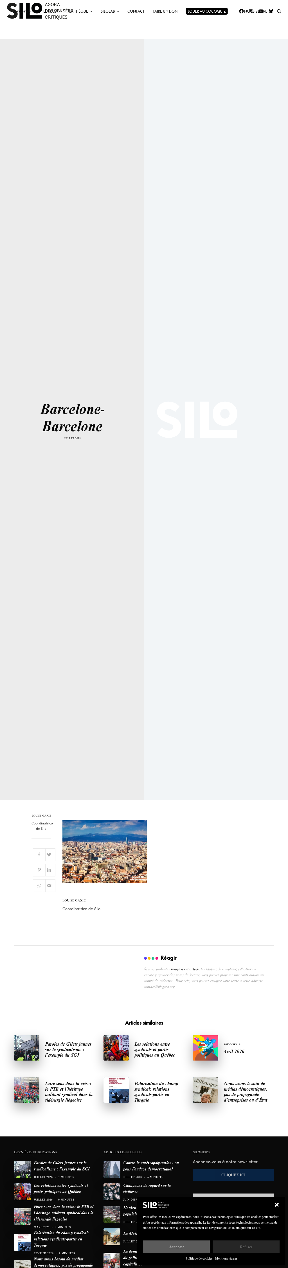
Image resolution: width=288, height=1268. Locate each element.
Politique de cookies (199, 1258)
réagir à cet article (185, 968)
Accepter (176, 1246)
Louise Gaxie (41, 815)
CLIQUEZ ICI (233, 1174)
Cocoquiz (232, 1044)
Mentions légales (226, 1258)
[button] (277, 1205)
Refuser (246, 1246)
